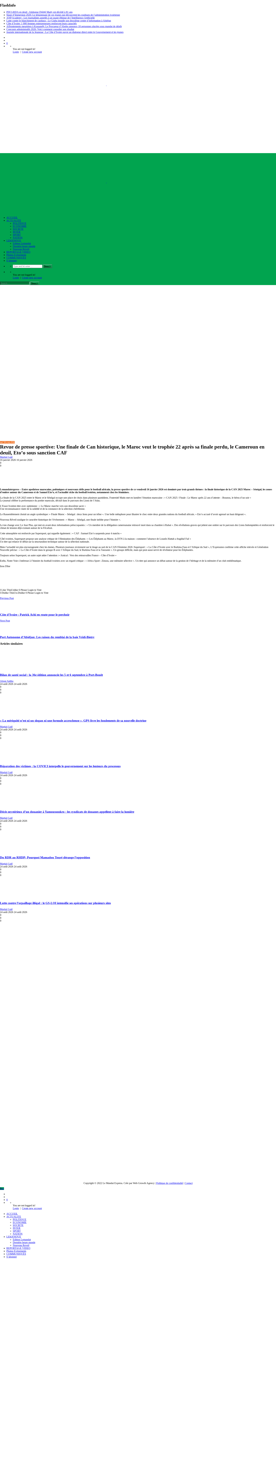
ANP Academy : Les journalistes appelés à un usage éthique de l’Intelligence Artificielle (50, 17)
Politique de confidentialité (169, 1183)
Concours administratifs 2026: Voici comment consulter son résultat (40, 29)
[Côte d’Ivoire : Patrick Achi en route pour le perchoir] (5, 608)
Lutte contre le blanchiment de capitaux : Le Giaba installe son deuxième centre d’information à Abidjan (58, 20)
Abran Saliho (6, 681)
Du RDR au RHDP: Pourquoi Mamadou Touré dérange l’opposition (45, 857)
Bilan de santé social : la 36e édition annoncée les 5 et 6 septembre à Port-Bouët (51, 675)
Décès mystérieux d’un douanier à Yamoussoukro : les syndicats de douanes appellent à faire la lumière (67, 811)
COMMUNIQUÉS (16, 257)
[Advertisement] (138, 309)
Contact (189, 1183)
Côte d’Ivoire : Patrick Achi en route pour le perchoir (34, 614)
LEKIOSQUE (13, 240)
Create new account (32, 52)
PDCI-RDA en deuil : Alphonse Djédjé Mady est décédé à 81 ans (39, 12)
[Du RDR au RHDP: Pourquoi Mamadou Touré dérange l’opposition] (19, 851)
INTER (16, 232)
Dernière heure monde (24, 246)
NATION (18, 237)
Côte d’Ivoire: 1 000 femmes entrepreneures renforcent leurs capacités (41, 23)
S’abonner (11, 260)
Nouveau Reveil (21, 249)
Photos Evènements (16, 255)
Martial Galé (6, 457)
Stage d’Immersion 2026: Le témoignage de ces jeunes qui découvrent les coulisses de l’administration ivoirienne (63, 15)
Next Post (5, 620)
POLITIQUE (19, 223)
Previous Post (7, 598)
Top (2, 1188)
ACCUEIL (12, 217)
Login (16, 52)
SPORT (17, 234)
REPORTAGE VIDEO (18, 252)
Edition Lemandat (22, 243)
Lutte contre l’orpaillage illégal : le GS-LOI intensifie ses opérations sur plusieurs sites (55, 903)
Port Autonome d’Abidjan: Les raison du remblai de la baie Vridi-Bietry (47, 637)
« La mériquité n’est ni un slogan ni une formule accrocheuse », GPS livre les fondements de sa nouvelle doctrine (73, 720)
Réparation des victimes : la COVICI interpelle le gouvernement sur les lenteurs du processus (60, 766)
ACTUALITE (13, 220)
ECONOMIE (20, 226)
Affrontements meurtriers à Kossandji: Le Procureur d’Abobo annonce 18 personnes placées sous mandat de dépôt (64, 26)
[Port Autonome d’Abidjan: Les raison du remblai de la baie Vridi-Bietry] (5, 631)
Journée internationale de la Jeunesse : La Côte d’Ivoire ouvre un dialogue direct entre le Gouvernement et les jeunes (64, 32)
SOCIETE (18, 229)
